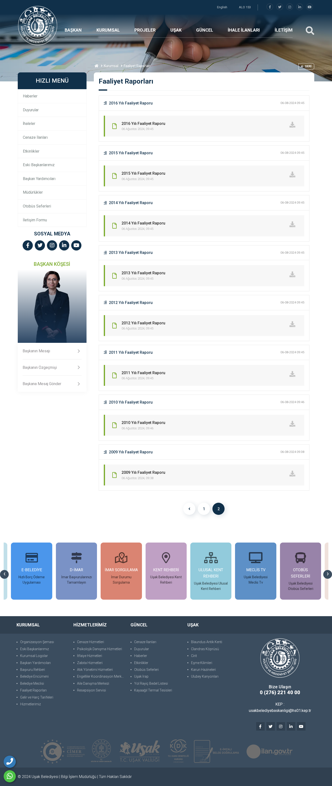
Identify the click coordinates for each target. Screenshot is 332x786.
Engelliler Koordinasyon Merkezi (101, 676)
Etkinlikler (31, 151)
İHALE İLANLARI (244, 30)
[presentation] (4, 574)
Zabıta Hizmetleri (90, 663)
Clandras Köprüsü (205, 649)
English (222, 7)
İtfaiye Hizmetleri (89, 656)
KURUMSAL (108, 30)
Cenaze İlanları (35, 137)
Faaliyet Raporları (33, 690)
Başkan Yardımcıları (39, 178)
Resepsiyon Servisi (91, 690)
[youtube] (309, 7)
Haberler (30, 96)
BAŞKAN (73, 30)
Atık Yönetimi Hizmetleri (95, 670)
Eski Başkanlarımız (39, 165)
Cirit (194, 656)
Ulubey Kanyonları (204, 676)
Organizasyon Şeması (37, 642)
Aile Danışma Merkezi (93, 683)
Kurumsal (111, 66)
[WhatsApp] (10, 776)
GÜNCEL (204, 30)
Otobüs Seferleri (37, 206)
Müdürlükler (33, 192)
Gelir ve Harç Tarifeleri (36, 697)
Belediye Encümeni (34, 676)
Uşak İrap (141, 676)
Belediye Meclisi (32, 683)
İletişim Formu (35, 220)
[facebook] (269, 7)
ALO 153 (245, 7)
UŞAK (176, 30)
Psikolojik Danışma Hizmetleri (99, 649)
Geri (308, 66)
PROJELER (145, 30)
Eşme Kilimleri (201, 663)
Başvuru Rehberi (32, 670)
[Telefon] (10, 762)
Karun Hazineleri (203, 670)
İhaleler (29, 123)
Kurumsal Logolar (34, 656)
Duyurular (31, 110)
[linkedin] (299, 7)
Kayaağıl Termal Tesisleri (153, 690)
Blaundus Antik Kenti (206, 642)
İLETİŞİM (284, 30)
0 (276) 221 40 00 (280, 692)
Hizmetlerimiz (30, 704)
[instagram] (289, 7)
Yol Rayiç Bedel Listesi (151, 683)
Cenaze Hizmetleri (90, 642)
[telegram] (279, 7)
